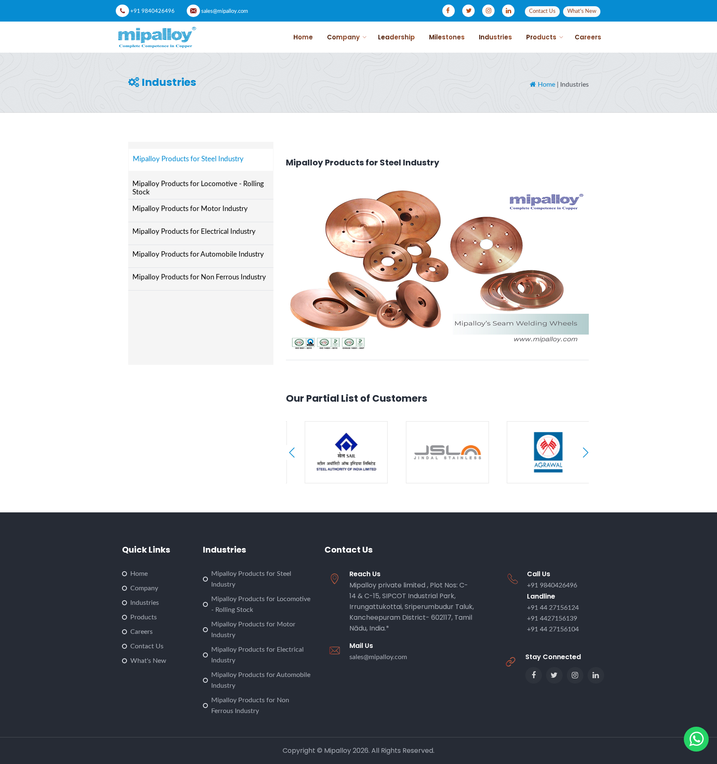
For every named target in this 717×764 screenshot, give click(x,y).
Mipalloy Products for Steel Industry (188, 159)
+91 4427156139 (552, 618)
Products (143, 617)
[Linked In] (596, 675)
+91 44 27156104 (553, 629)
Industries (144, 602)
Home (545, 84)
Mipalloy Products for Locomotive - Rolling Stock (198, 188)
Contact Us (146, 646)
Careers (141, 631)
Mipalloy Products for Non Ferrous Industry (199, 277)
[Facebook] (533, 675)
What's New (148, 660)
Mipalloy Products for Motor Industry (190, 208)
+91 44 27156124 (553, 607)
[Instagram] (575, 675)
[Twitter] (554, 675)
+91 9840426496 (152, 11)
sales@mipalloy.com (224, 11)
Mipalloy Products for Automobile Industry (198, 254)
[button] (585, 452)
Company (144, 588)
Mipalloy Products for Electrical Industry (194, 231)
